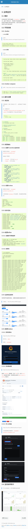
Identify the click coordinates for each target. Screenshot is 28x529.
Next (23, 518)
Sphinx (8, 525)
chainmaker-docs (15, 2)
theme (14, 525)
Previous (5, 518)
